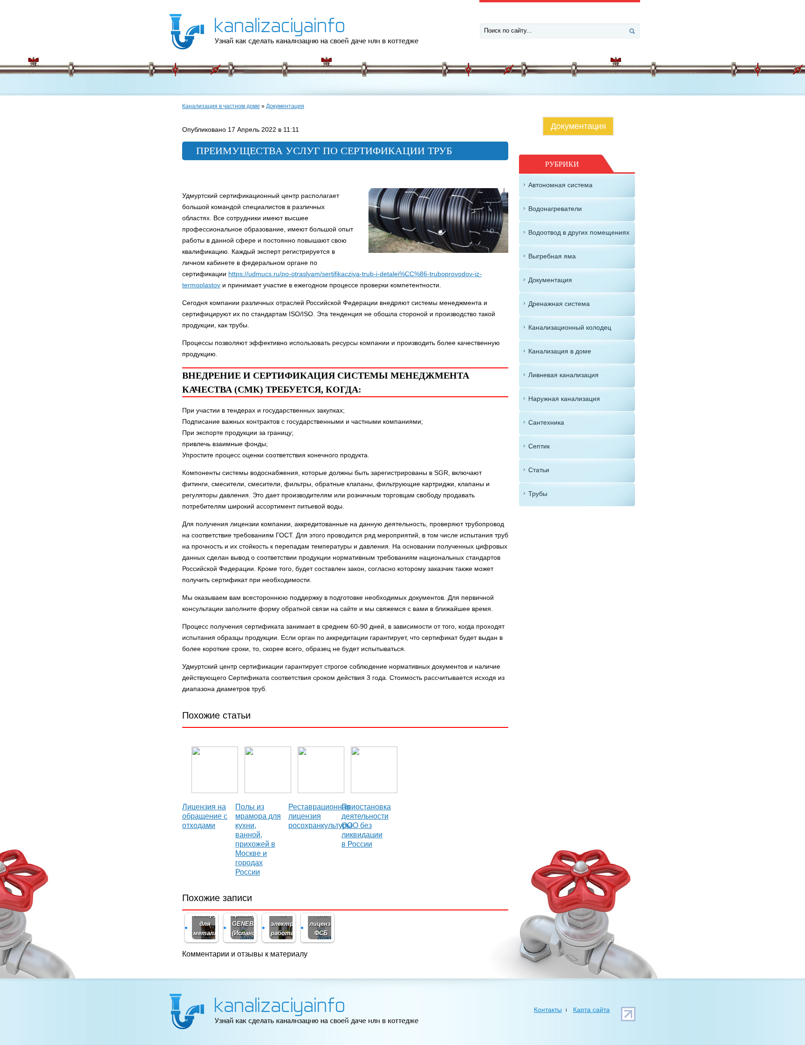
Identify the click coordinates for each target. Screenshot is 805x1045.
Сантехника (546, 422)
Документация (285, 106)
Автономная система (560, 185)
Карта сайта (591, 1009)
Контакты (548, 1009)
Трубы (537, 493)
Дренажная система (559, 303)
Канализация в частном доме (221, 106)
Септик (539, 446)
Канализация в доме (559, 351)
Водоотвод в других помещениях (578, 232)
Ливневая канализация (563, 375)
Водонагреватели (555, 208)
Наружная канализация (564, 398)
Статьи (538, 470)
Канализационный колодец (569, 327)
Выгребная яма (552, 256)
